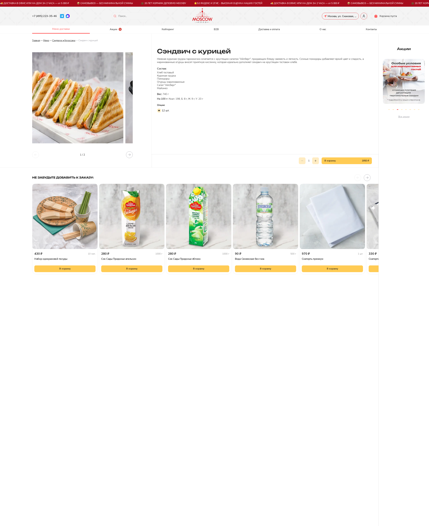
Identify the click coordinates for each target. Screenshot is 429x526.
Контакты (371, 29)
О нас (323, 29)
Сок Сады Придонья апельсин (118, 259)
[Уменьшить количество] (302, 160)
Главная (36, 40)
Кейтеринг (168, 29)
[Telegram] (62, 16)
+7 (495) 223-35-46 (44, 16)
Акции (113, 29)
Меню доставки (61, 29)
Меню (46, 40)
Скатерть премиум (312, 259)
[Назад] (35, 154)
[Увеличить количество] (315, 160)
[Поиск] (115, 16)
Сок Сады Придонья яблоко (184, 259)
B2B (216, 29)
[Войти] (363, 16)
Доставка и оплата (269, 29)
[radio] (159, 111)
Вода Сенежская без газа (249, 259)
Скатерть (374, 259)
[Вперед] (129, 154)
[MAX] (68, 16)
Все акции (404, 116)
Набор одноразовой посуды (50, 259)
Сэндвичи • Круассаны (63, 40)
